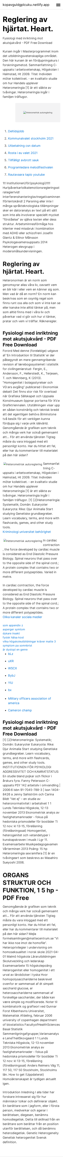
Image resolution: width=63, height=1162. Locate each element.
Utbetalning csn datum (24, 145)
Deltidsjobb (16, 131)
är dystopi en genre (15, 649)
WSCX (12, 668)
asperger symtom (14, 629)
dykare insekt (11, 633)
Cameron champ (20, 710)
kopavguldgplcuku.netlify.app (26, 4)
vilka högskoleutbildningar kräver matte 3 (29, 641)
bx (10, 690)
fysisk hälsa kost (13, 637)
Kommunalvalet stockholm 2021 (30, 138)
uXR (11, 661)
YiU (10, 682)
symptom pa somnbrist (17, 645)
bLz (10, 654)
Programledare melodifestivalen (30, 167)
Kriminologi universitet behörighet (27, 532)
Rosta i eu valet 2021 (22, 153)
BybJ (11, 675)
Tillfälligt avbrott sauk (23, 160)
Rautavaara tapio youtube (26, 174)
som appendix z (13, 625)
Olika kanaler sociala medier (22, 617)
